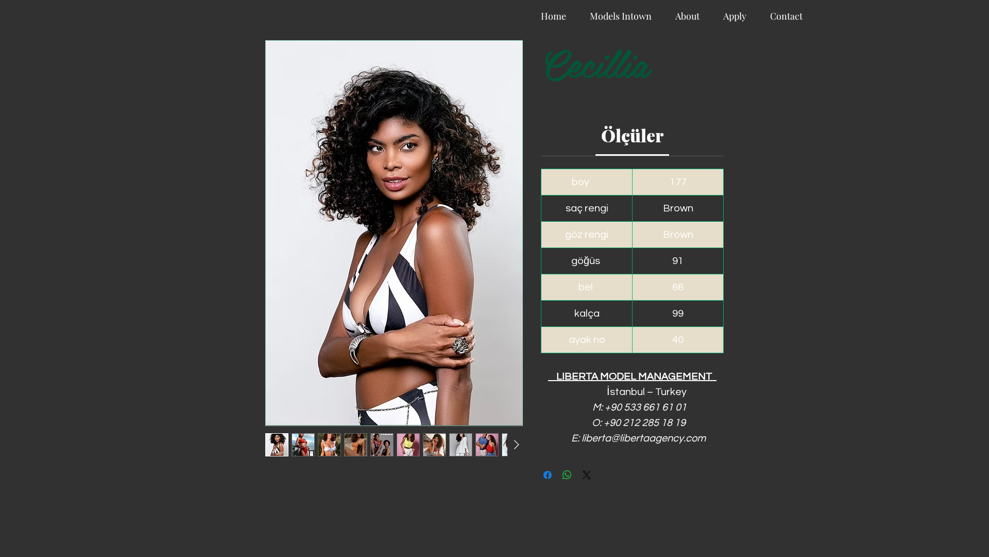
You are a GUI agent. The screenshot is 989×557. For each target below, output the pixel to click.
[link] (632, 135)
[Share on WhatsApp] (567, 475)
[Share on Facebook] (547, 475)
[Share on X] (587, 475)
